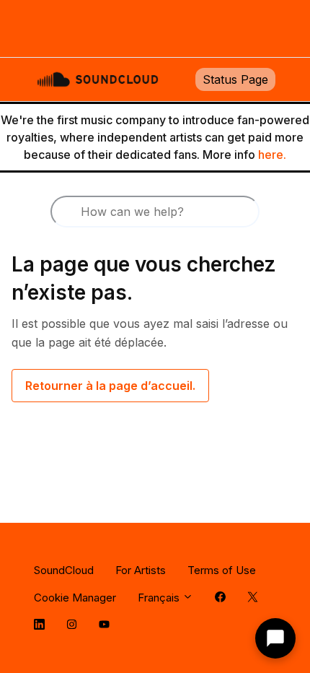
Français (160, 597)
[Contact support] (275, 638)
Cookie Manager (75, 597)
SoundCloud (64, 570)
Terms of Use (221, 570)
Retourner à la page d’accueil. (110, 385)
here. (272, 154)
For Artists (140, 570)
